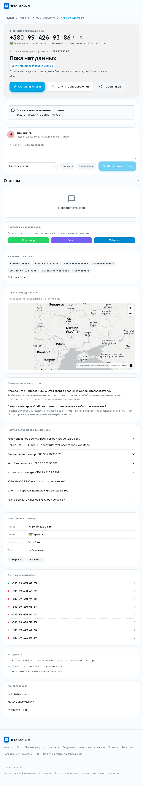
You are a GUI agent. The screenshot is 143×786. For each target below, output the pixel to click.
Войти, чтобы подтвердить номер (32, 65)
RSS (38, 754)
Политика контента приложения (62, 754)
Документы (69, 747)
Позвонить (35, 559)
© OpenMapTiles (97, 365)
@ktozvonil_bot (17, 709)
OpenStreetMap (121, 365)
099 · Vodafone (16, 277)
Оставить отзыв (29, 86)
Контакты (53, 747)
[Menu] (135, 6)
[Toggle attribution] (131, 365)
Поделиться (112, 86)
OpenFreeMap (83, 365)
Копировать (16, 559)
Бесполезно (86, 166)
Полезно (68, 166)
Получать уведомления (72, 86)
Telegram (114, 240)
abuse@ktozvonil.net (21, 702)
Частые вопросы (35, 747)
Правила (113, 747)
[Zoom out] (130, 313)
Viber (71, 240)
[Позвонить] (82, 38)
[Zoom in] (130, 308)
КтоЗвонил (20, 740)
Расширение (11, 754)
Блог (19, 747)
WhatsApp (28, 240)
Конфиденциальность (92, 747)
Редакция (127, 747)
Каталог (9, 747)
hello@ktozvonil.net (20, 694)
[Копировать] (75, 38)
